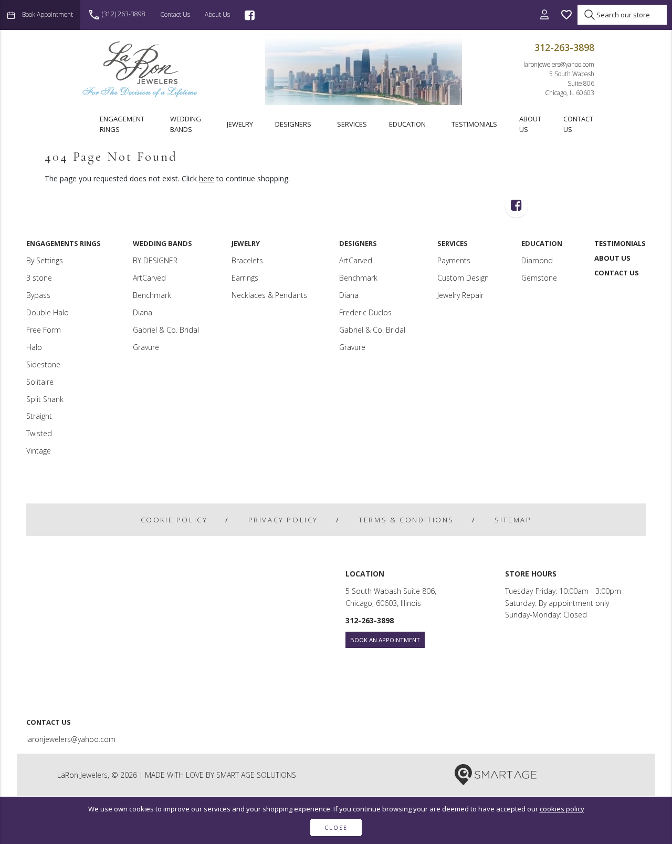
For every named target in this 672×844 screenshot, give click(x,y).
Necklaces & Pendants (269, 295)
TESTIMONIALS (474, 124)
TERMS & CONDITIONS (406, 519)
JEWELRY (240, 124)
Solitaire (40, 382)
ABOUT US (530, 124)
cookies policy (562, 809)
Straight (39, 416)
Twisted (39, 433)
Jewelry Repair (460, 295)
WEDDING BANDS (185, 124)
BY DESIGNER (155, 260)
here (206, 178)
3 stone (39, 278)
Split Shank (45, 399)
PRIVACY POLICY (283, 519)
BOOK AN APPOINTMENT (385, 640)
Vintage (38, 451)
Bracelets (247, 260)
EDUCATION (407, 124)
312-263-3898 (564, 47)
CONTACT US (578, 124)
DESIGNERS (293, 124)
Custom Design (463, 278)
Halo (34, 347)
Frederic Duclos (365, 312)
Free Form (43, 330)
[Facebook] (249, 15)
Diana (142, 312)
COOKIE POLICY (174, 519)
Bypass (38, 295)
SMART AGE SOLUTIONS (256, 775)
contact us (175, 14)
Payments (453, 260)
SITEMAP (513, 519)
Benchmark (152, 295)
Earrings (245, 278)
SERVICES (352, 124)
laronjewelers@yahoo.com (558, 64)
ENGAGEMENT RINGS (122, 124)
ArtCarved (149, 278)
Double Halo (47, 312)
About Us (217, 14)
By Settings (44, 260)
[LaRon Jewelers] (141, 69)
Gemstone (539, 278)
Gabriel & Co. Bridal (166, 330)
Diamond (537, 260)
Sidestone (43, 364)
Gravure (146, 347)
